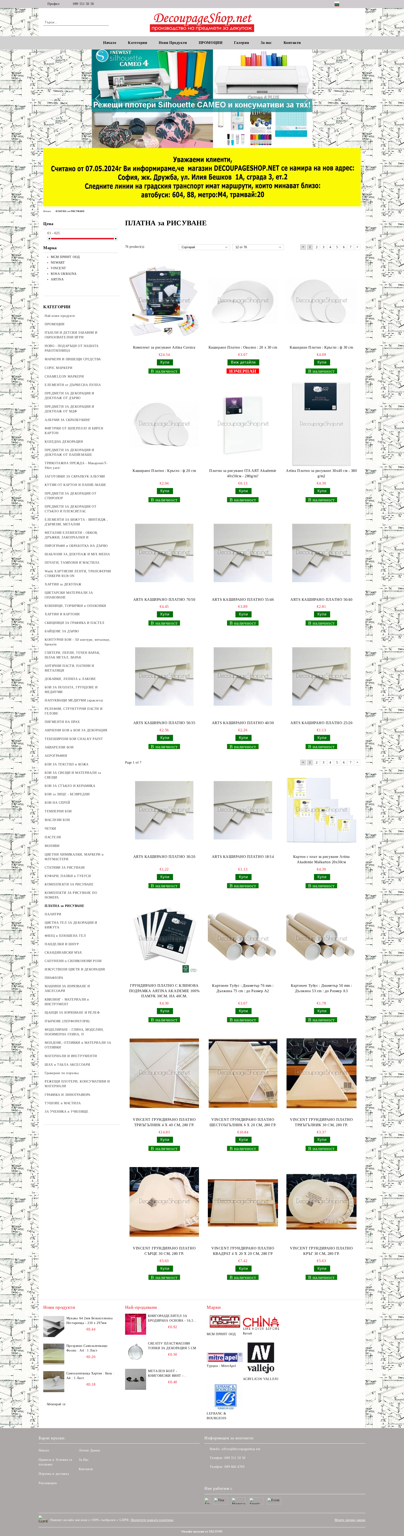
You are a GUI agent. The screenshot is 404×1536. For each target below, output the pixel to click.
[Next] (304, 98)
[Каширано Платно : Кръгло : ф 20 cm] (164, 424)
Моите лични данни (350, 1520)
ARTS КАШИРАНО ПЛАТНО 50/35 (164, 723)
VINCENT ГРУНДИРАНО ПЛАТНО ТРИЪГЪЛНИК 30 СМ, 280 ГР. (321, 1122)
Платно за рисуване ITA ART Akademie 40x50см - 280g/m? (242, 473)
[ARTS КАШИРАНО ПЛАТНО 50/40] (321, 553)
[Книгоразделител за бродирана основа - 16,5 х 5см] (135, 1324)
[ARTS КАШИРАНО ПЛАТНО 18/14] (243, 810)
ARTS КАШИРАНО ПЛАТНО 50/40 (321, 600)
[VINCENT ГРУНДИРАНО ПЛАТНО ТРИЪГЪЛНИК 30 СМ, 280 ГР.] (321, 1073)
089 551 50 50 (83, 4)
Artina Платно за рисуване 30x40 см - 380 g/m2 (321, 473)
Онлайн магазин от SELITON (202, 1531)
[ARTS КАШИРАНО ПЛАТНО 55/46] (243, 553)
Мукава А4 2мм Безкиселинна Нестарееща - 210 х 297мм (89, 1321)
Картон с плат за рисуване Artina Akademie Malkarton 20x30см (321, 859)
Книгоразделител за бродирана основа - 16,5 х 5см (172, 1318)
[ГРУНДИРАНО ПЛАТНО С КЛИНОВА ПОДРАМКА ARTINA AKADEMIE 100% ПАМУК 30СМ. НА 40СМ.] (164, 939)
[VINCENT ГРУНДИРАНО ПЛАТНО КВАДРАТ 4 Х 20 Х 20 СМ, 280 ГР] (243, 1202)
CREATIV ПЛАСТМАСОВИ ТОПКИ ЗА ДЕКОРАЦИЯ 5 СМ (172, 1346)
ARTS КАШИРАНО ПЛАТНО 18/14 (243, 857)
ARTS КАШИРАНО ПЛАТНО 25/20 (321, 723)
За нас (266, 43)
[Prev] (99, 98)
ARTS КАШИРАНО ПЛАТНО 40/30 (243, 723)
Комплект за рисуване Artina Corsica (164, 347)
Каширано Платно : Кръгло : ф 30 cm (321, 347)
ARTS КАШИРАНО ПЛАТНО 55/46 (243, 600)
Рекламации (48, 1483)
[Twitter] (358, 4)
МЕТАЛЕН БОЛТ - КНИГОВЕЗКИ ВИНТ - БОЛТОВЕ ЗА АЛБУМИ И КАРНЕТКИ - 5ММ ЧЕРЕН (169, 1373)
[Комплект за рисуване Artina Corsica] (164, 301)
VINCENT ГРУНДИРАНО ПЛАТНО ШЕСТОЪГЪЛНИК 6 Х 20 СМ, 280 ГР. (242, 1122)
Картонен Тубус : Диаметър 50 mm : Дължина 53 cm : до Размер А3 (321, 988)
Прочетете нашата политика (152, 1520)
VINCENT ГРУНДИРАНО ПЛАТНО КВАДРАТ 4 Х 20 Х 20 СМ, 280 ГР (242, 1251)
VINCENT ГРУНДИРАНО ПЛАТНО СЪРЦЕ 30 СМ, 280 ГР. (164, 1251)
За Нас (84, 1460)
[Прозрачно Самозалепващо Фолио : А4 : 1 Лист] (53, 1354)
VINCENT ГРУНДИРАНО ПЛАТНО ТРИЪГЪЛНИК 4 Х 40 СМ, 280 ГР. (164, 1122)
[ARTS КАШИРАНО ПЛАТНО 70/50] (164, 553)
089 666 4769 (234, 1467)
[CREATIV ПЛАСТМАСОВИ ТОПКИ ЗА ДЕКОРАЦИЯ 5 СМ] (135, 1351)
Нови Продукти (173, 43)
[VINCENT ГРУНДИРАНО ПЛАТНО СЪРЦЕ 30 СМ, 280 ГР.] (164, 1202)
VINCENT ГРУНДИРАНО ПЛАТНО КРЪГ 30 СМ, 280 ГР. (321, 1251)
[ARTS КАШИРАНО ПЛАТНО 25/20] (321, 676)
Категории (137, 43)
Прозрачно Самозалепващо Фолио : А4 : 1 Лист (87, 1348)
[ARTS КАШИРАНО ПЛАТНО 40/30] (243, 676)
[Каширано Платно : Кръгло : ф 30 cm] (321, 301)
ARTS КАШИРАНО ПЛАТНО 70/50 (164, 600)
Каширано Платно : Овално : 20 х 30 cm (243, 347)
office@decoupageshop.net (241, 1449)
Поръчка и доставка (54, 1474)
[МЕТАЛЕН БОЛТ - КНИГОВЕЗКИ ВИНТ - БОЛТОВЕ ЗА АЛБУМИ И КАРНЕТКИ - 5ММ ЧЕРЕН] (135, 1379)
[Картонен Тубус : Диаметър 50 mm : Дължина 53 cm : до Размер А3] (321, 939)
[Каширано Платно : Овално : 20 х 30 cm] (243, 301)
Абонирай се (56, 1404)
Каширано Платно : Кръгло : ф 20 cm (164, 471)
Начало (109, 43)
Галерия (241, 43)
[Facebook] (351, 4)
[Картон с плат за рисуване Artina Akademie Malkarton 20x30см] (321, 810)
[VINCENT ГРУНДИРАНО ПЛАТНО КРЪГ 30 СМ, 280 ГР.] (321, 1202)
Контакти (86, 1469)
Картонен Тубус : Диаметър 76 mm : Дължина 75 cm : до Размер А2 (242, 988)
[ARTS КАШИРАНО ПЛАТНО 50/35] (164, 676)
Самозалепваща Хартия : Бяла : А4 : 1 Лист (90, 1376)
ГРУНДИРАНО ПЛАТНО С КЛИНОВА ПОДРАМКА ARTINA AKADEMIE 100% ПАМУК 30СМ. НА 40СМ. (164, 991)
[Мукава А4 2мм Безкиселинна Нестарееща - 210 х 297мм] (53, 1326)
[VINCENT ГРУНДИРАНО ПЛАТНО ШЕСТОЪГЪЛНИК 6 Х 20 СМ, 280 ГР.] (243, 1073)
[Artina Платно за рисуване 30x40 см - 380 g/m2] (321, 424)
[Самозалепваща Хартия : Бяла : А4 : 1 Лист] (53, 1381)
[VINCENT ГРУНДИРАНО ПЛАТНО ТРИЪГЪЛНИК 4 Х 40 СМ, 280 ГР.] (164, 1073)
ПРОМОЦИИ (210, 43)
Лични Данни (89, 1450)
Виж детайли (243, 362)
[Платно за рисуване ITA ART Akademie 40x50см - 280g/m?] (243, 424)
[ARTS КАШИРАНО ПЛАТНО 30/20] (164, 810)
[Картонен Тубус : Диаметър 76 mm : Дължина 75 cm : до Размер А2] (243, 939)
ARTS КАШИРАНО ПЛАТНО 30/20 (164, 857)
